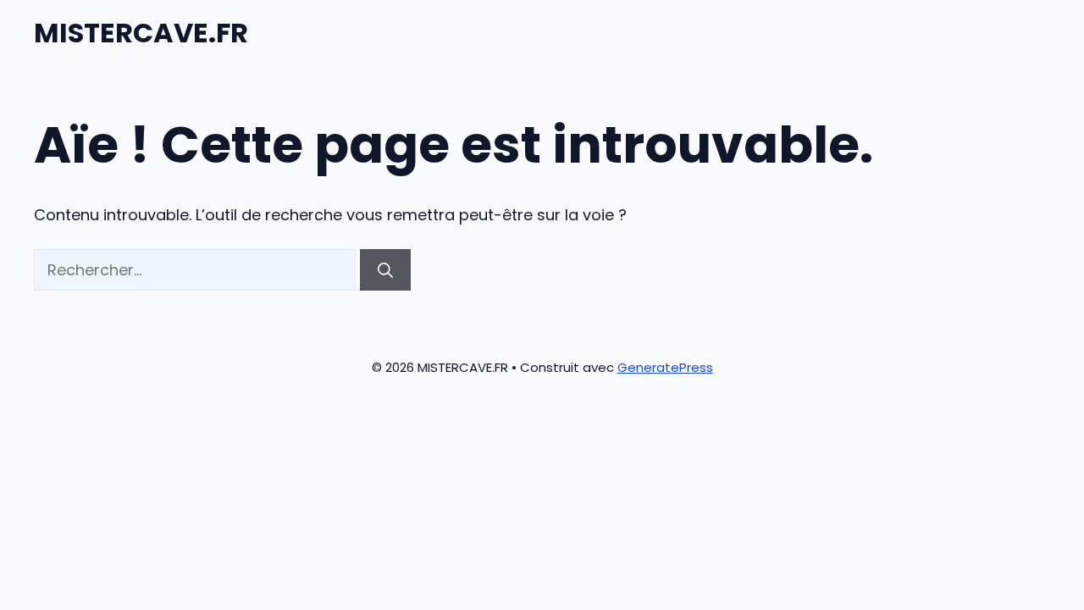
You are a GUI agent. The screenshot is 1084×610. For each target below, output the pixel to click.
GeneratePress (665, 367)
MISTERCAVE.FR (141, 33)
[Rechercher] (385, 270)
